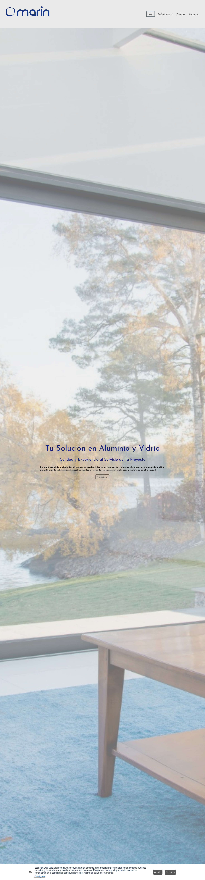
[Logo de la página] (28, 14)
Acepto (157, 872)
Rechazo (170, 872)
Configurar (39, 876)
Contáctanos (102, 477)
